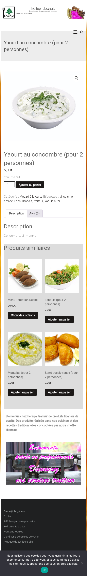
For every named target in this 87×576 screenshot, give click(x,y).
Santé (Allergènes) (14, 511)
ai (60, 196)
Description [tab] (16, 213)
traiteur (38, 201)
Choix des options (23, 315)
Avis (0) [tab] (34, 213)
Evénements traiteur (15, 526)
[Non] (82, 563)
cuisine (68, 196)
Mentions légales (13, 531)
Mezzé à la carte (31, 196)
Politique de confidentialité (18, 541)
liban (17, 201)
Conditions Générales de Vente (21, 536)
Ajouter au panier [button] (59, 319)
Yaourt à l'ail (52, 201)
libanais (27, 201)
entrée (8, 201)
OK (45, 570)
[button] (76, 78)
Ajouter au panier (30, 185)
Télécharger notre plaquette (19, 521)
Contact (8, 516)
